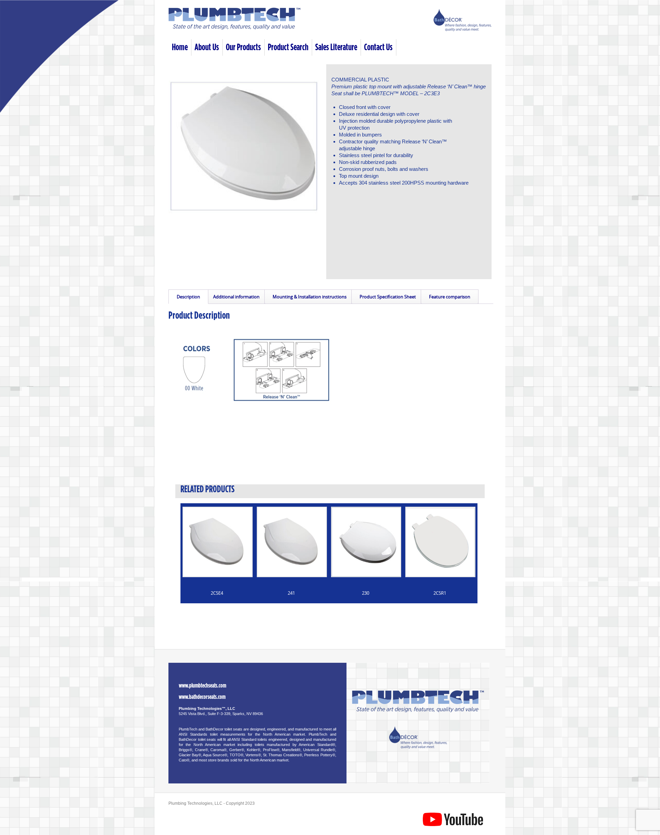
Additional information (236, 297)
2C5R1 (439, 593)
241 (291, 593)
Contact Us (378, 47)
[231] (245, 141)
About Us (207, 47)
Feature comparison (449, 297)
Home (180, 47)
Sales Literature (336, 47)
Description (188, 297)
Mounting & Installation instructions (309, 297)
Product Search (288, 47)
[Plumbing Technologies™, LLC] (234, 28)
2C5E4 (217, 593)
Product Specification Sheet (388, 297)
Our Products (243, 47)
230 (365, 593)
